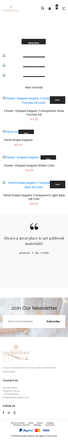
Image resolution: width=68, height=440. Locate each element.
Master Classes (21, 424)
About (40, 422)
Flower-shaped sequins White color (29, 165)
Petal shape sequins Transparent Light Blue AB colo (34, 197)
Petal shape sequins (18, 140)
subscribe (53, 321)
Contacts (50, 424)
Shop (30, 422)
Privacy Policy (17, 422)
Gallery (49, 422)
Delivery (37, 424)
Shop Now (33, 43)
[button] (63, 8)
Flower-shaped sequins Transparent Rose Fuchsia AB (34, 112)
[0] (56, 8)
